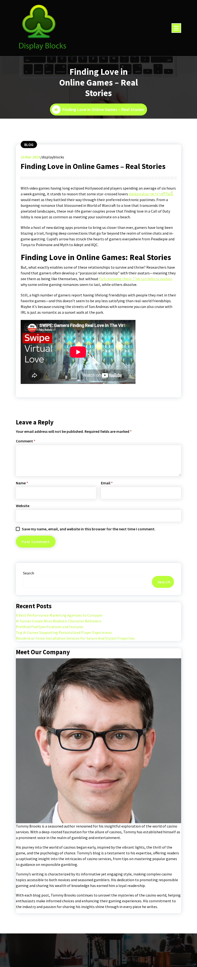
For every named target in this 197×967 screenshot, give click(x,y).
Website (22, 505)
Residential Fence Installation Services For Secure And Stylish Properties (75, 638)
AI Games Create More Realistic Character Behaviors (58, 621)
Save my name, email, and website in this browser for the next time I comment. (88, 529)
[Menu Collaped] (176, 28)
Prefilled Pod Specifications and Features (49, 626)
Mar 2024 (30, 157)
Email (107, 483)
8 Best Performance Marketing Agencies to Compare (59, 615)
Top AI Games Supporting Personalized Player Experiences (64, 632)
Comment (25, 441)
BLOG (28, 144)
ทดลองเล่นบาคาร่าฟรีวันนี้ (151, 193)
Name (22, 483)
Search (28, 573)
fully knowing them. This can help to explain (135, 278)
